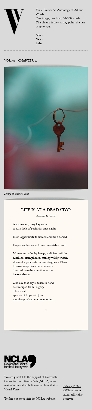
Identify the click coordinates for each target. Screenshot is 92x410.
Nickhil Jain (22, 194)
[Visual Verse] (14, 22)
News (39, 39)
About (39, 35)
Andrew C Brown (46, 216)
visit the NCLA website (40, 399)
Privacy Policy (72, 386)
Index (39, 43)
